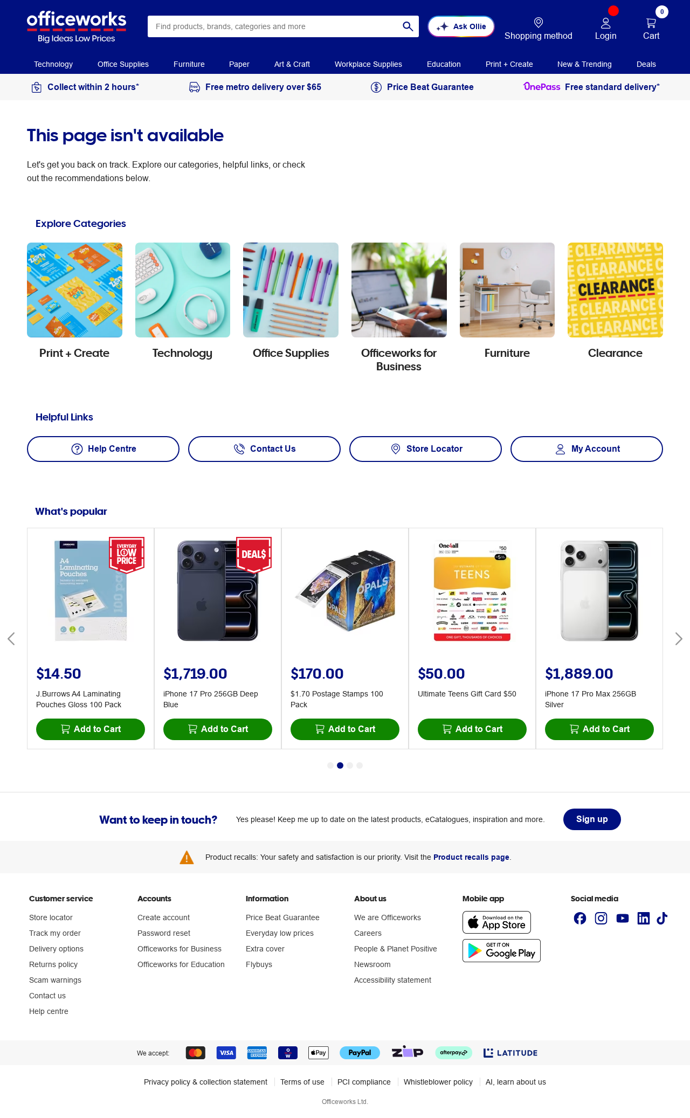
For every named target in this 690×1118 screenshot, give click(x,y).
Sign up (592, 819)
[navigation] (53, 63)
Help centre (48, 1011)
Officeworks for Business (179, 948)
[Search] (408, 26)
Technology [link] (53, 64)
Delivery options (56, 948)
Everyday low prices (280, 933)
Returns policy (53, 964)
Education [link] (444, 64)
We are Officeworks (387, 917)
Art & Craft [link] (292, 64)
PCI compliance (364, 1082)
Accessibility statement (392, 980)
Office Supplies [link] (123, 64)
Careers (368, 933)
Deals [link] (646, 64)
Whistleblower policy (438, 1082)
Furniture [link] (189, 64)
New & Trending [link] (584, 64)
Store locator (51, 917)
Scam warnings (55, 980)
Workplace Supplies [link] (368, 64)
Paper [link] (239, 64)
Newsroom (372, 964)
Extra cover (265, 948)
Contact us (47, 995)
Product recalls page (471, 857)
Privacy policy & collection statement (205, 1082)
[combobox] (283, 26)
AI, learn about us (516, 1082)
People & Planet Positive (395, 948)
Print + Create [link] (509, 64)
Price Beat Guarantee (283, 917)
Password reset (163, 933)
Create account (163, 917)
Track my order (55, 933)
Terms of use (302, 1082)
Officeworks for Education (181, 964)
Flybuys (259, 964)
